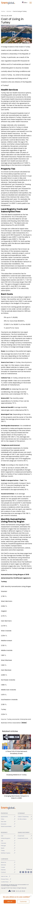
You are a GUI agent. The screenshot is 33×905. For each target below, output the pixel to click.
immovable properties (12, 174)
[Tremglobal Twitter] (26, 872)
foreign (3, 125)
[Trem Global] (16, 808)
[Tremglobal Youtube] (31, 872)
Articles (9, 11)
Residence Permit (7, 127)
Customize (23, 901)
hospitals (20, 113)
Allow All (9, 901)
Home (3, 11)
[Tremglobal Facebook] (23, 872)
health (15, 93)
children (10, 142)
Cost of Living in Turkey (20, 11)
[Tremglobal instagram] (28, 872)
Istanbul (14, 515)
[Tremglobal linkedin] (20, 872)
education (10, 155)
